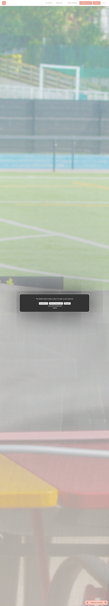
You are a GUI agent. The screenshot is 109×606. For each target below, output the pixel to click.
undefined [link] (55, 308)
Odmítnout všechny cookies (56, 303)
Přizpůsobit (67, 303)
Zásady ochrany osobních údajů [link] (55, 305)
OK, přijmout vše (43, 303)
